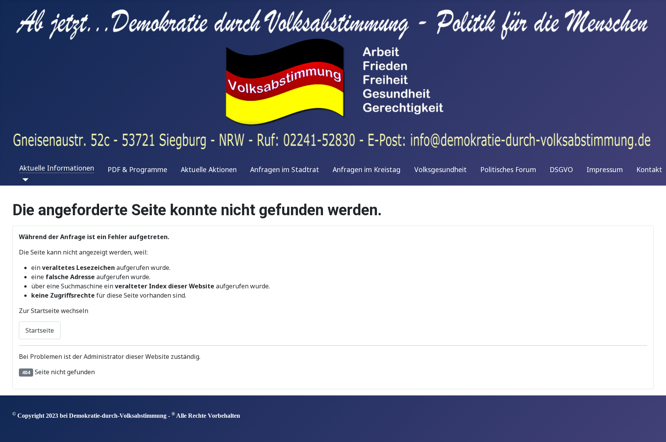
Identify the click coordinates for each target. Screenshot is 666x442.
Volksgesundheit (440, 169)
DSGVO (561, 169)
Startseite (39, 330)
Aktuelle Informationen (56, 167)
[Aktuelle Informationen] (24, 179)
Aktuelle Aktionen (209, 169)
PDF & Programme (137, 169)
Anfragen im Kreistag (366, 169)
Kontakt (649, 169)
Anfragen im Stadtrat (284, 169)
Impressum (605, 169)
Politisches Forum (508, 169)
